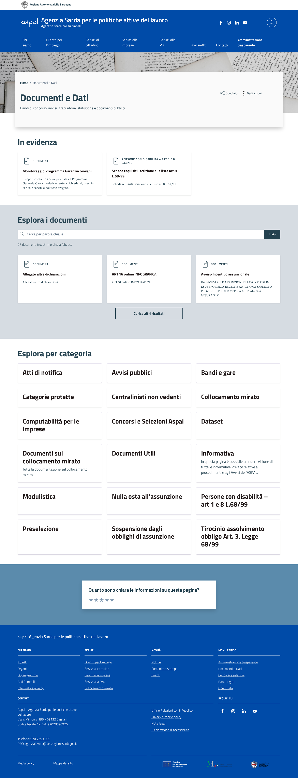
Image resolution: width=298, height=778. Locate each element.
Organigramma (28, 675)
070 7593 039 (40, 738)
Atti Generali (26, 681)
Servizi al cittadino (92, 42)
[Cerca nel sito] (272, 22)
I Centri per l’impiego (54, 42)
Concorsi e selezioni (231, 675)
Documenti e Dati (230, 668)
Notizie (156, 662)
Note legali (158, 723)
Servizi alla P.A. (168, 42)
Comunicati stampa (164, 668)
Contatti (222, 45)
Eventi (155, 675)
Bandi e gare (226, 681)
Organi (22, 668)
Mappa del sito (63, 763)
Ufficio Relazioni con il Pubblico (172, 710)
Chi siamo (27, 42)
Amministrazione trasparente (238, 662)
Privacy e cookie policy (166, 716)
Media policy (26, 763)
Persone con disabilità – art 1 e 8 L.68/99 (148, 161)
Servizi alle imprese (130, 42)
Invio (272, 234)
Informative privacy (31, 688)
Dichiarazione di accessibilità (170, 729)
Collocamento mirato (99, 688)
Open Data (225, 688)
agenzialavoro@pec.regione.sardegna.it (51, 743)
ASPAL (22, 662)
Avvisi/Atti (198, 45)
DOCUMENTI (40, 161)
